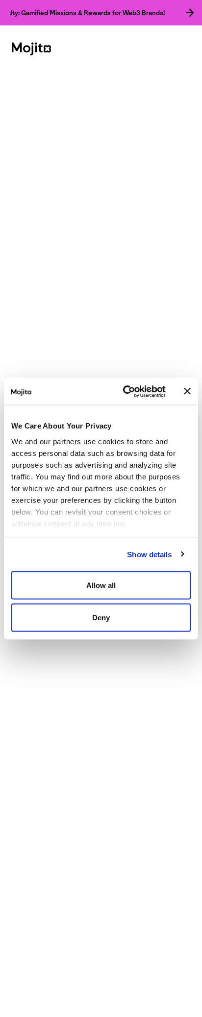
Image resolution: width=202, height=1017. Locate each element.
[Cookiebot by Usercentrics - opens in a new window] (125, 391)
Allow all (101, 585)
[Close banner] (187, 391)
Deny (101, 617)
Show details (149, 554)
